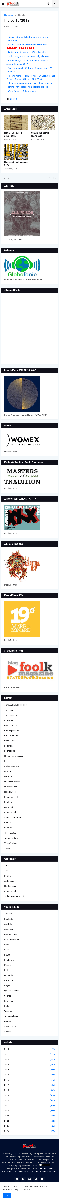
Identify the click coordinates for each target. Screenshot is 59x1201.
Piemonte (8, 980)
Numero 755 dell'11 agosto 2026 (40, 134)
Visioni (7, 848)
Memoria (8, 776)
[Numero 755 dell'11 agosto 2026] (43, 122)
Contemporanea (11, 730)
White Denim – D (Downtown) (22, 91)
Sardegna (8, 1001)
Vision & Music (10, 843)
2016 (29, 1080)
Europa (7, 876)
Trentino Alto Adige (12, 1016)
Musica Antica (10, 787)
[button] (3, 3)
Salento (7, 996)
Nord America (10, 886)
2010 (29, 1049)
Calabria (8, 924)
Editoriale (20, 15)
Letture (7, 771)
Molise (7, 970)
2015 (29, 1075)
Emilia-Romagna (11, 939)
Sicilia (6, 1006)
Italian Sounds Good (13, 766)
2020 (29, 1100)
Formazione (9, 751)
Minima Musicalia (12, 782)
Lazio (6, 950)
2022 (29, 1110)
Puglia (7, 985)
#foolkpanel (9, 710)
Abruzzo (8, 914)
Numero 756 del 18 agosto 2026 (13, 134)
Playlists (8, 802)
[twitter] (35, 1179)
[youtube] (42, 1179)
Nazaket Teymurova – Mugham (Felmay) (27, 44)
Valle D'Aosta (10, 1026)
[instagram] (29, 1179)
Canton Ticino (10, 934)
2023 (29, 1116)
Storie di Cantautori (12, 817)
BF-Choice (8, 720)
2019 (29, 1095)
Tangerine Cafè (11, 838)
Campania (8, 929)
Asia (6, 871)
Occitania (8, 975)
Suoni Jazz (9, 828)
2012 (29, 1059)
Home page (9, 15)
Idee (6, 761)
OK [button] (7, 1196)
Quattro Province (11, 990)
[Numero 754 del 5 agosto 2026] (16, 152)
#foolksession (10, 715)
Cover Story (9, 741)
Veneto (7, 1031)
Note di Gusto (10, 792)
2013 (29, 1064)
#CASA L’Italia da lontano (15, 705)
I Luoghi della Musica (13, 756)
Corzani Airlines (11, 735)
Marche (7, 965)
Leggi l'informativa (21, 1189)
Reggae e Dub (10, 812)
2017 (29, 1085)
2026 (29, 1131)
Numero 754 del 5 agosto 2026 (16, 163)
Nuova (6, 178)
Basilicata (8, 919)
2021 (29, 1105)
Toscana (8, 1011)
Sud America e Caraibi (14, 896)
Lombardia (9, 960)
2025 (29, 1126)
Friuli (6, 944)
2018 (29, 1090)
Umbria (7, 1021)
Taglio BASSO (10, 833)
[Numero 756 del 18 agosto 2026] (16, 122)
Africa (7, 866)
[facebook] (16, 1179)
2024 (29, 1121)
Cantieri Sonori (10, 725)
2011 (29, 1054)
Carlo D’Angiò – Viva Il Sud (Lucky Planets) (28, 56)
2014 (29, 1069)
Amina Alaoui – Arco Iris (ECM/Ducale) (27, 52)
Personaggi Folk (11, 797)
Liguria (7, 955)
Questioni (8, 807)
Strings (7, 823)
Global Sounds (10, 881)
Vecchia (52, 178)
